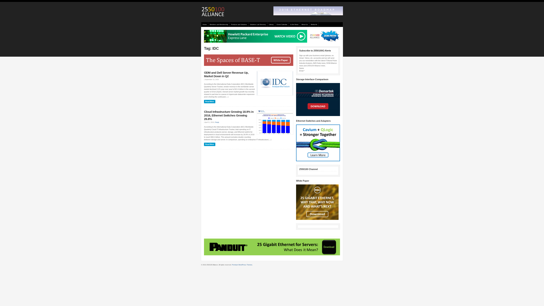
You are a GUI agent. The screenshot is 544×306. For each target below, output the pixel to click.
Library (271, 24)
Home (205, 24)
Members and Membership (219, 24)
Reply (217, 122)
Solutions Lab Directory (258, 24)
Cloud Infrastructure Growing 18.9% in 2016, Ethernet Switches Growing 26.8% (229, 115)
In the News (294, 24)
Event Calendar (282, 24)
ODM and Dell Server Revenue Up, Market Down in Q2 (226, 74)
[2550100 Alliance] (213, 16)
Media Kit (314, 24)
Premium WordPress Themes (242, 265)
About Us (304, 24)
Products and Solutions (239, 24)
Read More (209, 102)
